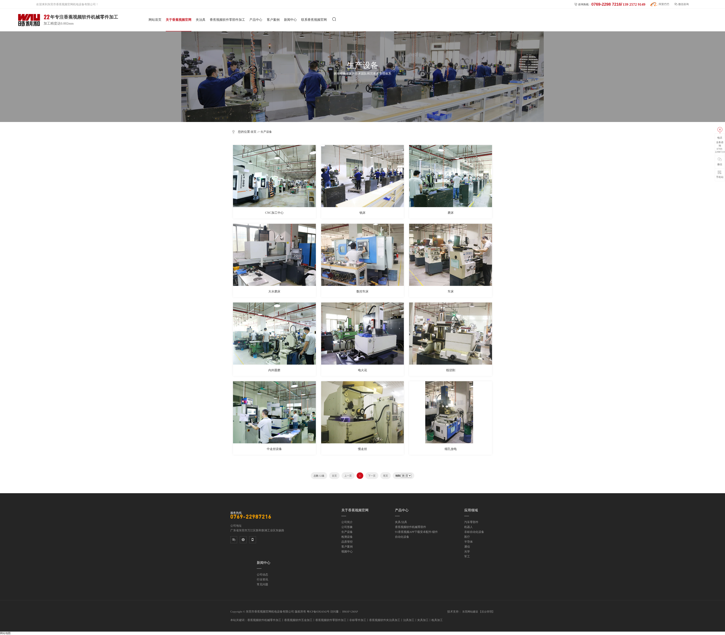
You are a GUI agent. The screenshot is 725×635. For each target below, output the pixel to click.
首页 (253, 131)
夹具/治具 (401, 522)
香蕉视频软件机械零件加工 (264, 620)
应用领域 (471, 510)
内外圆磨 (274, 370)
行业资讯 (262, 579)
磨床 (451, 212)
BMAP (346, 611)
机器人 (468, 527)
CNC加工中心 (274, 212)
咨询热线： (609, 4)
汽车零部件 (471, 522)
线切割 (450, 370)
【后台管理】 (487, 611)
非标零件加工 (357, 620)
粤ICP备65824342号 (318, 611)
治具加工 (408, 620)
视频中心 (347, 551)
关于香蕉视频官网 (178, 20)
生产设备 (266, 131)
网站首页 (155, 20)
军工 (467, 556)
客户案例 (273, 20)
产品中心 (255, 20)
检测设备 (347, 536)
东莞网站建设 (470, 611)
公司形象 (347, 527)
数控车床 (362, 291)
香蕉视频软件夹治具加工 (384, 620)
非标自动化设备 (474, 531)
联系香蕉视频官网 (314, 20)
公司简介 (347, 522)
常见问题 (262, 584)
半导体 (468, 541)
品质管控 (347, 541)
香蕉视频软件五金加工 (298, 620)
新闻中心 (290, 20)
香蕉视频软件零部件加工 (227, 20)
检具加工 (437, 620)
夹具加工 (423, 620)
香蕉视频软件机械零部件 (410, 527)
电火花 (362, 370)
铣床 (362, 212)
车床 (451, 291)
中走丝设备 (274, 449)
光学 (467, 551)
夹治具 (200, 20)
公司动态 (262, 574)
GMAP (354, 611)
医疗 (467, 536)
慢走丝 (362, 449)
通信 (467, 546)
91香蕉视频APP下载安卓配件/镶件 (416, 531)
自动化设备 (402, 536)
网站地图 (5, 633)
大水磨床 (274, 291)
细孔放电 (451, 449)
